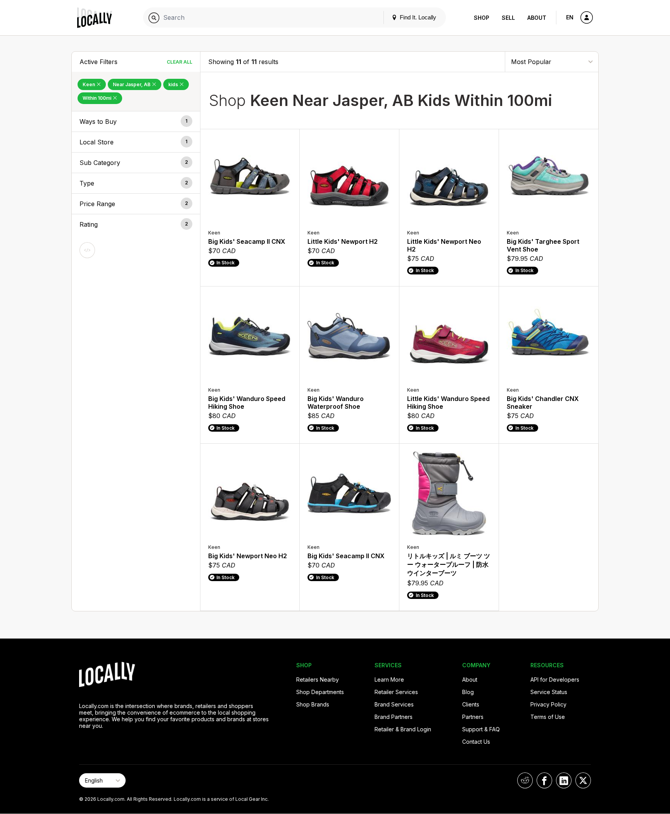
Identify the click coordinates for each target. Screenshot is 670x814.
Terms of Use (547, 716)
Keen (89, 84)
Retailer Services (396, 692)
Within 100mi (97, 98)
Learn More (389, 679)
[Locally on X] (583, 780)
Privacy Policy (548, 704)
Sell (508, 17)
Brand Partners (394, 716)
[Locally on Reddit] (525, 780)
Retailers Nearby (317, 679)
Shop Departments (320, 692)
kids (173, 84)
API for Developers (554, 679)
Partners (473, 716)
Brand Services (394, 704)
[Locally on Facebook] (544, 780)
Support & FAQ (481, 729)
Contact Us (476, 741)
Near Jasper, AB (132, 84)
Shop (481, 17)
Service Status (548, 692)
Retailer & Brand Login (403, 729)
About (536, 17)
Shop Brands (312, 704)
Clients (470, 704)
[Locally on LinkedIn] (564, 780)
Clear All (179, 62)
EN (569, 17)
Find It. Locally (417, 17)
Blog (468, 692)
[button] (136, 121)
